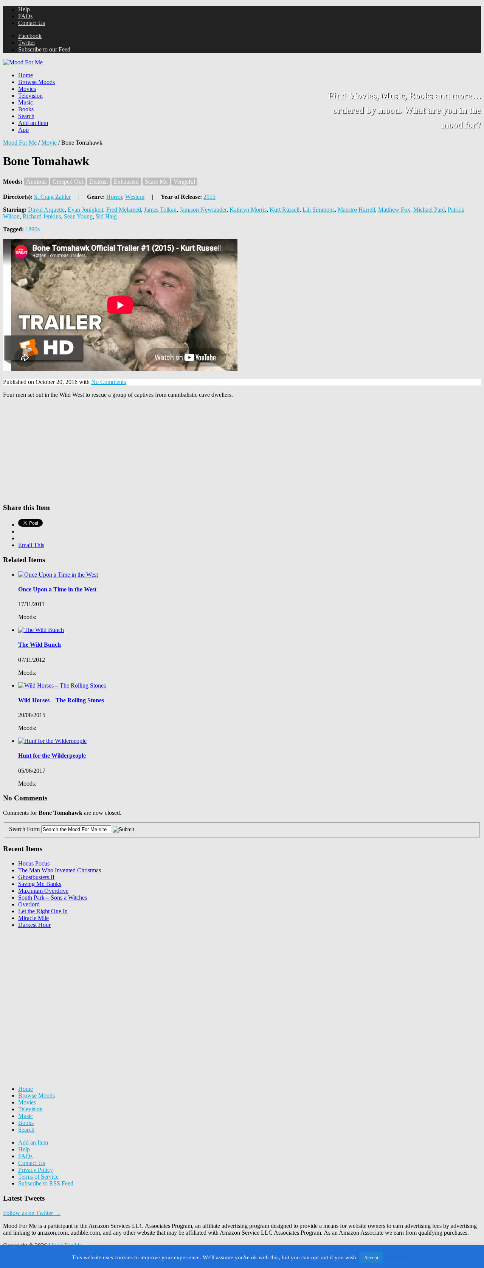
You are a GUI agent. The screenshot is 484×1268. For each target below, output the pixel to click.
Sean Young (78, 216)
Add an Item (33, 123)
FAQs (25, 16)
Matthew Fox (394, 209)
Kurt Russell (284, 209)
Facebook (30, 36)
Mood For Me (20, 142)
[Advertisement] (59, 981)
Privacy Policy (35, 1170)
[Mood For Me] (23, 62)
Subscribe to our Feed (44, 49)
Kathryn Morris (248, 209)
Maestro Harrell (356, 209)
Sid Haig (106, 216)
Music (25, 102)
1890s (32, 229)
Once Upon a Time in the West (57, 589)
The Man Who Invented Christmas (59, 870)
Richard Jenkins (42, 216)
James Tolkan (160, 209)
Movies (27, 89)
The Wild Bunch (39, 644)
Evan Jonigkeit (85, 209)
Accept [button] (371, 1257)
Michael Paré (429, 209)
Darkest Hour (34, 925)
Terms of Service (38, 1176)
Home (25, 75)
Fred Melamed (123, 209)
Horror (114, 196)
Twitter (26, 42)
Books (26, 109)
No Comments (108, 382)
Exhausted (126, 181)
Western (134, 196)
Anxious (36, 181)
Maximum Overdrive (43, 890)
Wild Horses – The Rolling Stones (61, 700)
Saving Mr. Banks (39, 884)
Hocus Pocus (34, 863)
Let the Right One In (43, 911)
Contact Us (31, 23)
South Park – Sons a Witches (52, 897)
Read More (399, 1257)
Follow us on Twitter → (31, 1213)
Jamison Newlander (203, 209)
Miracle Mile (33, 918)
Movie (49, 142)
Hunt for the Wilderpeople (52, 755)
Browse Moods (36, 82)
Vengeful (184, 181)
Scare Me (156, 181)
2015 (209, 196)
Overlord (29, 904)
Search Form (24, 829)
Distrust (98, 181)
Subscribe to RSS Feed (45, 1183)
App (23, 129)
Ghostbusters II (36, 877)
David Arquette (46, 209)
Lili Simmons (318, 209)
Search (26, 116)
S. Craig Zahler (52, 196)
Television (30, 95)
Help (24, 9)
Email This (31, 545)
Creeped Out (68, 181)
